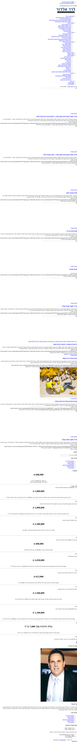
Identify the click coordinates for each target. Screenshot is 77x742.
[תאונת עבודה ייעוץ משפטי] (70, 354)
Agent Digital (62, 740)
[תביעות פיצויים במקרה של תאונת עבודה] (58, 397)
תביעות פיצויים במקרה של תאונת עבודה (66, 401)
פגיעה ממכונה (73, 269)
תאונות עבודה (74, 113)
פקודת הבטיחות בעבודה (60, 341)
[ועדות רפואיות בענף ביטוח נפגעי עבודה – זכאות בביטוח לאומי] (60, 126)
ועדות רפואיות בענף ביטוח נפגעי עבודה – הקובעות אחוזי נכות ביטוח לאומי (56, 116)
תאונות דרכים (71, 462)
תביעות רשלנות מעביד (33, 341)
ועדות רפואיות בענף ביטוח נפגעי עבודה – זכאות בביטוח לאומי (60, 154)
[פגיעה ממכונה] (60, 241)
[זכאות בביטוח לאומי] (60, 164)
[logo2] (65, 13)
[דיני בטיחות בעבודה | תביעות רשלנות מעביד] (60, 316)
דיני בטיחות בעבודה (71, 341)
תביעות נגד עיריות (70, 461)
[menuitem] (37, 19)
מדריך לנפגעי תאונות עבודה (69, 306)
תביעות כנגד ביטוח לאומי (68, 465)
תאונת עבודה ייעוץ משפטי (69, 358)
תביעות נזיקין (71, 467)
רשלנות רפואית (70, 466)
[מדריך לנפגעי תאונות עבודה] (60, 278)
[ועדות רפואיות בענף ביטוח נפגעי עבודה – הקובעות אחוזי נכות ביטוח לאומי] (60, 88)
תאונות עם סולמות (43, 341)
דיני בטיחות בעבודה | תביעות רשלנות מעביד (65, 344)
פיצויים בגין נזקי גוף (72, 231)
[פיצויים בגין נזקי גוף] (60, 203)
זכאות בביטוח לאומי (71, 193)
